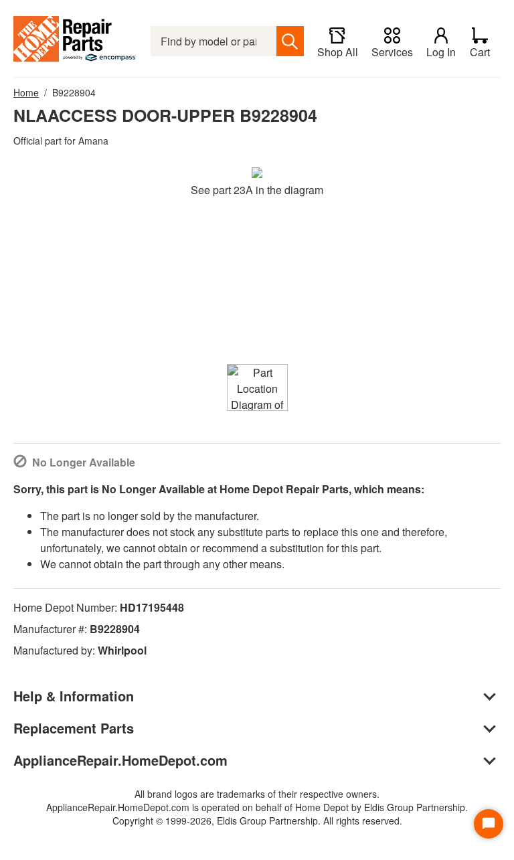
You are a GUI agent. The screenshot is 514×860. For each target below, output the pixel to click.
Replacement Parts (73, 728)
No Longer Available (83, 462)
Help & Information (73, 695)
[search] (290, 41)
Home (26, 92)
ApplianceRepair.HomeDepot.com (120, 760)
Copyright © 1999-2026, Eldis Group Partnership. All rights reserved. (257, 820)
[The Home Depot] (75, 41)
